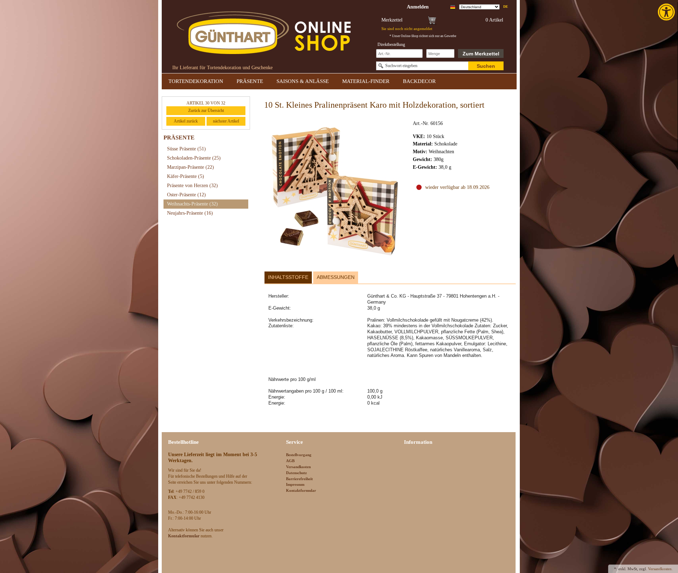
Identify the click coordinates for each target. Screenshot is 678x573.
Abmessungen (336, 277)
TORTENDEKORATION (195, 81)
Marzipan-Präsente (190, 167)
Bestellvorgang (298, 455)
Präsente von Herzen (192, 185)
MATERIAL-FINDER (365, 81)
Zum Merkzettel (481, 53)
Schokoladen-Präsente (194, 158)
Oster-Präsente (186, 194)
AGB (290, 461)
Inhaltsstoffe (288, 277)
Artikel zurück (186, 121)
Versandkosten (298, 467)
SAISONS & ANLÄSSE (302, 81)
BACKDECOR (419, 81)
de (505, 6)
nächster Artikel (226, 121)
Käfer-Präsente (185, 176)
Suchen (486, 66)
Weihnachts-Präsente (192, 204)
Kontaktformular (301, 490)
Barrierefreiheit (299, 479)
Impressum (295, 484)
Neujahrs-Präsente (190, 213)
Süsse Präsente (186, 148)
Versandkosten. (660, 569)
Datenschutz (296, 473)
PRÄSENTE (250, 81)
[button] (667, 12)
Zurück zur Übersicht (206, 110)
